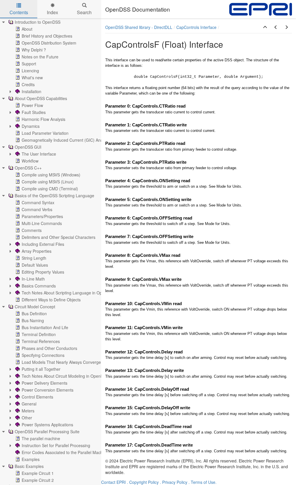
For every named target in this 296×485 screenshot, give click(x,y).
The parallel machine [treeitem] (41, 438)
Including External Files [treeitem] (43, 244)
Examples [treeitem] (31, 459)
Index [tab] (52, 12)
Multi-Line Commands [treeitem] (42, 223)
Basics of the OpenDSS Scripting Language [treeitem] (54, 195)
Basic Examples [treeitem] (29, 466)
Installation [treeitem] (31, 91)
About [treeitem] (27, 29)
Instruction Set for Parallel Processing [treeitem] (56, 445)
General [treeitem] (29, 404)
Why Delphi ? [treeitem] (34, 50)
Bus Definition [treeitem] (34, 313)
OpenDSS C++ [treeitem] (28, 168)
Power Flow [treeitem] (32, 105)
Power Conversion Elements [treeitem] (47, 390)
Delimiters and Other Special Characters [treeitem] (58, 237)
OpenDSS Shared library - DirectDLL (138, 27)
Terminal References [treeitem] (41, 341)
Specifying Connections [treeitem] (43, 355)
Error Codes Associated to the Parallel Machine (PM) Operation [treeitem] (80, 452)
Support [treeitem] (29, 64)
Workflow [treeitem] (30, 161)
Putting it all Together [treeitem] (41, 369)
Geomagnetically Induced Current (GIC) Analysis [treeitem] (66, 140)
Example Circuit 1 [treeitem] (38, 473)
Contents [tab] (19, 12)
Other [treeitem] (27, 418)
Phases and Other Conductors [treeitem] (49, 348)
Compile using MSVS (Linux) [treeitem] (48, 182)
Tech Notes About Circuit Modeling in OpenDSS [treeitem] (65, 376)
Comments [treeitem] (32, 230)
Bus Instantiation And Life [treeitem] (45, 327)
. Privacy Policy (173, 482)
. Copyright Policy (143, 482)
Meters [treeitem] (28, 411)
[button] (265, 27)
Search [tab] (84, 12)
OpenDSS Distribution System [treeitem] (49, 43)
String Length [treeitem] (34, 258)
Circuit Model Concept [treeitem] (35, 306)
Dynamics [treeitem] (31, 126)
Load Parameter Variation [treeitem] (45, 133)
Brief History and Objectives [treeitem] (47, 36)
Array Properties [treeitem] (36, 251)
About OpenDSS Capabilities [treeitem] (41, 98)
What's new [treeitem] (32, 77)
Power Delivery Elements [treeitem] (44, 383)
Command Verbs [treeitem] (37, 209)
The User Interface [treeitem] (39, 154)
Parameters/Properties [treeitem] (42, 216)
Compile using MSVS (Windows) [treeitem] (51, 175)
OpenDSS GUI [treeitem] (28, 147)
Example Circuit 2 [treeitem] (38, 480)
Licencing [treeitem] (30, 70)
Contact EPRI (113, 482)
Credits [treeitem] (28, 84)
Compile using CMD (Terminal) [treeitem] (50, 188)
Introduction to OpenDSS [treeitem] (37, 22)
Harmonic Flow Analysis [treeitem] (43, 119)
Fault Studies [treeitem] (34, 112)
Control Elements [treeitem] (37, 397)
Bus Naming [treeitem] (33, 320)
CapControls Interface (196, 27)
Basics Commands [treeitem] (39, 286)
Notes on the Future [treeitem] (40, 57)
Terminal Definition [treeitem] (39, 334)
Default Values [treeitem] (35, 265)
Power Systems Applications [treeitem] (47, 424)
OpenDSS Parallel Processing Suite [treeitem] (47, 431)
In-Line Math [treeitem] (33, 279)
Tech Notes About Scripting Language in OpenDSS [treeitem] (68, 293)
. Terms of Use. (202, 482)
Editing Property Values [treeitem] (43, 272)
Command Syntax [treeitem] (38, 202)
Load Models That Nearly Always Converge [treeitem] (61, 362)
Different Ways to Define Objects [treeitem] (51, 300)
